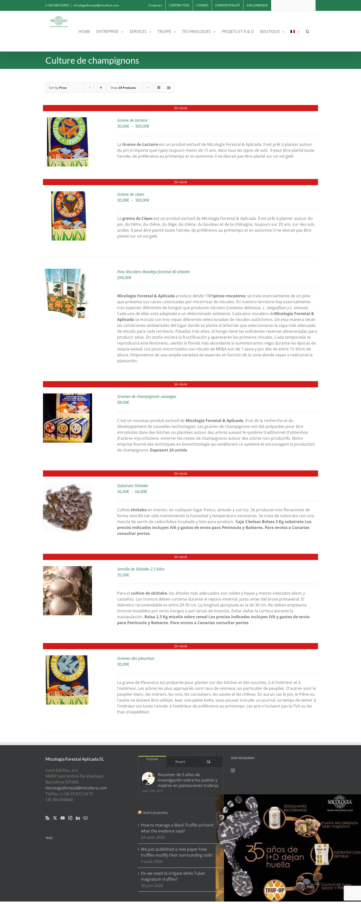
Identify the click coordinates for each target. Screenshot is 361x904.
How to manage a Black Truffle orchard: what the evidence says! (177, 828)
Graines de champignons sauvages (146, 396)
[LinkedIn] (78, 818)
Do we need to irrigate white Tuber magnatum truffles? (173, 876)
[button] (307, 31)
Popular (152, 759)
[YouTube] (63, 818)
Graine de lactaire (132, 120)
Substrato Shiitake (132, 485)
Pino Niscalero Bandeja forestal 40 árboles (153, 271)
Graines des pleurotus (135, 658)
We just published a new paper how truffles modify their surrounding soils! (177, 852)
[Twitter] (55, 818)
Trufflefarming (155, 813)
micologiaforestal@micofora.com (96, 5)
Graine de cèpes (130, 194)
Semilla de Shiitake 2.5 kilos (141, 569)
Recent (180, 761)
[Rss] (47, 818)
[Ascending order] (101, 88)
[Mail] (85, 818)
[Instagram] (70, 818)
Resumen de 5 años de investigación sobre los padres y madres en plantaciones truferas (188, 780)
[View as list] (168, 87)
